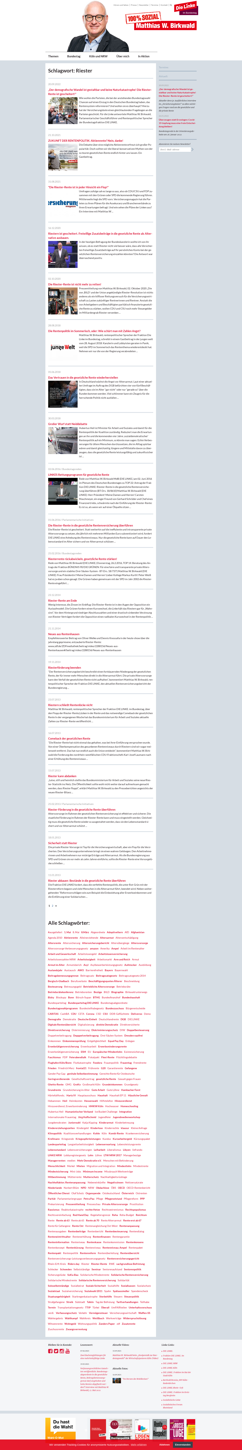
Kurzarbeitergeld (122, 1138)
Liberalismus (114, 1149)
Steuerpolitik (131, 1296)
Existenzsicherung (134, 1051)
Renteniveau (78, 1242)
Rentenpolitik (70, 1253)
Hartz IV (71, 1095)
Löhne (98, 1155)
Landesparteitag (57, 1144)
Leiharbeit (99, 1149)
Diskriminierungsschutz (104, 1030)
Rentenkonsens (135, 1242)
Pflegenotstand (113, 1198)
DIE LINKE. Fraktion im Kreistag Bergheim (176, 1394)
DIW (122, 1030)
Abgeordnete (98, 932)
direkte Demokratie (107, 1024)
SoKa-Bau (72, 1274)
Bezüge (98, 992)
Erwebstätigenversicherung (63, 1046)
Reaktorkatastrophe (72, 1209)
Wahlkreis (85, 1318)
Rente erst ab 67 (132, 1220)
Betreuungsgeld (73, 986)
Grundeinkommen (112, 1084)
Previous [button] (86, 1430)
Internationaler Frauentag (62, 1117)
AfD (127, 932)
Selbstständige (82, 1269)
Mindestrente (140, 1166)
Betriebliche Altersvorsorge (99, 986)
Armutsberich (74, 964)
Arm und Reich (122, 959)
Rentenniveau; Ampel (115, 1247)
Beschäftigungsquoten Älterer (105, 981)
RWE (112, 1263)
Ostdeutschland (111, 1193)
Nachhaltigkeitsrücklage (114, 1176)
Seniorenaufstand (112, 1269)
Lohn (90, 1155)
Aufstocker (130, 964)
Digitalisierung (86, 1024)
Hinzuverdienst (123, 1100)
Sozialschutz (144, 1285)
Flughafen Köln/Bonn (60, 1062)
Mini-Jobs (75, 1171)
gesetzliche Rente (106, 1078)
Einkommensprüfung (74, 1041)
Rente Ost (77, 1225)
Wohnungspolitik (87, 1323)
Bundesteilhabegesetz (92, 1008)
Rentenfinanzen (102, 1236)
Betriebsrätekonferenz (60, 992)
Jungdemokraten (57, 1122)
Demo (147, 1013)
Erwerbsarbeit (88, 1046)
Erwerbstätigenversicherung (63, 1051)
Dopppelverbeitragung (86, 1035)
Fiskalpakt (93, 1057)
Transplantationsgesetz (70, 1307)
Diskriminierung (81, 1030)
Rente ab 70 (92, 1220)
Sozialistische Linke (171, 1400)
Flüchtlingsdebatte (126, 1057)
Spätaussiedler (121, 1291)
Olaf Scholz (77, 1193)
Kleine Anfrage (139, 1128)
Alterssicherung (71, 943)
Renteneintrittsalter (59, 1236)
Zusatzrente (128, 1323)
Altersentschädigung (127, 937)
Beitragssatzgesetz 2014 (132, 975)
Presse (134, 5)
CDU (73, 1013)
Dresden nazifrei (133, 1035)
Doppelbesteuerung (138, 1030)
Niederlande (55, 1187)
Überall (105, 1307)
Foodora (97, 1062)
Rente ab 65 (77, 1220)
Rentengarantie (121, 1236)
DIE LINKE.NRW (170, 1363)
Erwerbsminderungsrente (112, 1046)
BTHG (96, 997)
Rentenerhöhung (82, 1236)
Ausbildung (145, 964)
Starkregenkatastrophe (84, 1296)
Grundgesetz (131, 1084)
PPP (142, 1198)
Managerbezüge (132, 1155)
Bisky (51, 997)
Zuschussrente (56, 1329)
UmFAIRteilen (119, 1307)
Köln (104, 1133)
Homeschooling (129, 1106)
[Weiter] (56, 905)
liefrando (137, 1149)
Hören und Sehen (121, 5)
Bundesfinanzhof (111, 997)
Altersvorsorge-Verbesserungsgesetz (68, 948)
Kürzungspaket (142, 1138)
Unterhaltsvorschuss (140, 1307)
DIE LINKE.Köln (170, 1368)
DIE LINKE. (168, 1351)
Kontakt (164, 5)
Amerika (105, 948)
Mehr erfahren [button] (139, 1444)
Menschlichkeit (56, 1166)
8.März (85, 932)
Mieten (81, 1166)
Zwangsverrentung (76, 1329)
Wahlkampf (71, 1318)
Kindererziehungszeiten (61, 1128)
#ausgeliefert (55, 932)
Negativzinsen (115, 1182)
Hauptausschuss (87, 1095)
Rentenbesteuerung (116, 1231)
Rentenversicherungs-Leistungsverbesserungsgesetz (76, 1258)
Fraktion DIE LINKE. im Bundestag (173, 1357)
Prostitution (136, 1204)
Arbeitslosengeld (87, 953)
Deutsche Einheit (87, 1019)
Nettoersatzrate (134, 1182)
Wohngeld (70, 1323)
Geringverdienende (59, 1078)
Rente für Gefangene (59, 1225)
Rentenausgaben (57, 1231)
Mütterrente (75, 1176)
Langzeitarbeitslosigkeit (81, 1144)
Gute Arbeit (98, 1089)
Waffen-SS (144, 1312)
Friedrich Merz (66, 1068)
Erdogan (130, 1041)
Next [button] (198, 1430)
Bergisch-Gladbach (58, 981)
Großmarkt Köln (91, 1084)
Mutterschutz (91, 1176)
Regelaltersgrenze (100, 1214)
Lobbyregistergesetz (75, 1155)
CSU (105, 1013)
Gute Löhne (113, 1089)
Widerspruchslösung (134, 1318)
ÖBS (113, 1187)
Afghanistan (137, 932)
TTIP (88, 1307)
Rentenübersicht (129, 1253)
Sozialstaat (54, 1291)
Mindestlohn (124, 1166)
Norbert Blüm (71, 1187)
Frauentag (126, 1062)
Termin (52, 1307)
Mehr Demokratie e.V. (89, 1160)
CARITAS (53, 1013)
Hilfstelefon (106, 1100)
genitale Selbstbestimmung (82, 1073)
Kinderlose (96, 1128)
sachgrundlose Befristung (130, 1263)
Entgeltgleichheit (96, 1041)
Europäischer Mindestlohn (107, 1051)
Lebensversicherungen (80, 1149)
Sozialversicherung (72, 1291)
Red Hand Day (81, 1214)
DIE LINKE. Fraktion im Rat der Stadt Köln (177, 1374)
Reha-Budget (127, 1214)
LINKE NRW (55, 1155)
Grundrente (54, 1089)
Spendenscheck (139, 1291)
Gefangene (131, 1068)
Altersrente (54, 943)
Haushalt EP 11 (118, 1095)
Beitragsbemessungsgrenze (63, 975)
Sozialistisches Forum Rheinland (172, 1406)
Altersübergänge (120, 943)
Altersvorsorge (139, 943)
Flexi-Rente (107, 1057)
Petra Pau (89, 1198)
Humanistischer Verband (79, 1111)
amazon (94, 948)
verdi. (51, 1312)
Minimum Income (93, 1171)
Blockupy (61, 997)
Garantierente (115, 1068)
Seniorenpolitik (132, 1269)
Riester (85, 1263)
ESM (83, 1051)
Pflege (99, 1198)
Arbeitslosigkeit (86, 959)
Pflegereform (131, 1198)
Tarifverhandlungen (127, 1302)
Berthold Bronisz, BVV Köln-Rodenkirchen (176, 1381)
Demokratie (69, 1019)
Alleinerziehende (89, 937)
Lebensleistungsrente (129, 1144)
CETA (81, 1013)
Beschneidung (131, 981)
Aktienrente (71, 937)
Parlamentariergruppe (69, 1198)
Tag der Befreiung (105, 1302)
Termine (154, 5)
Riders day (74, 1263)
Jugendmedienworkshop (126, 1117)
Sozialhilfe (113, 1285)
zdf (118, 1323)
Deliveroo (136, 1013)
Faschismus (54, 1057)
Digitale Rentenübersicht (62, 1024)
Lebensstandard (57, 1149)
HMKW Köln (96, 1106)
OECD (121, 1187)
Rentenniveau (93, 1247)
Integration (125, 1111)
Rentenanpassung (129, 1225)
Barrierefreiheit (94, 970)
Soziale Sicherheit (96, 1285)
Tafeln (90, 1302)
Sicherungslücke (57, 1274)
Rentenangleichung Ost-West (101, 1225)
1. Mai (67, 932)
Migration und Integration (101, 1166)
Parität (52, 1198)
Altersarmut (107, 937)
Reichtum (141, 1214)
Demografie (54, 1019)
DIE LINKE (133, 1019)
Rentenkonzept (56, 1247)
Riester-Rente (99, 1263)
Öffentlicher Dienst (59, 1193)
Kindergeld (83, 1128)
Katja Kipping (89, 1122)
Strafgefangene (56, 1302)
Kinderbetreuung (124, 1122)
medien (71, 1160)
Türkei (95, 1307)
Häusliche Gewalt (138, 1095)
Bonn (71, 997)
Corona (90, 1013)
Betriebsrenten (83, 992)
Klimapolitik (55, 1133)
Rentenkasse (94, 1242)
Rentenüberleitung (108, 1253)
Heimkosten (75, 1100)
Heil (64, 1100)
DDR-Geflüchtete (119, 1013)
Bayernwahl (121, 970)
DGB (123, 1019)
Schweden (66, 1269)
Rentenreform (88, 1253)
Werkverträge (113, 1318)
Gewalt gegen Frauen (129, 1078)
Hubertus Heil (55, 1111)
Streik (69, 1302)
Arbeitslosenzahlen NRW (62, 959)
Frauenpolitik (111, 1062)
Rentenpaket (136, 1247)
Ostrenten (141, 1193)
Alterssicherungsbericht (95, 943)
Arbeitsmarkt (104, 959)
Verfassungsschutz (66, 1312)
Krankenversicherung (137, 1133)
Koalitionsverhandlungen (77, 1133)
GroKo (77, 1084)
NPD (83, 1187)
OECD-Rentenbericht (138, 1187)
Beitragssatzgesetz (106, 975)
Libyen (127, 1149)
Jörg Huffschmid (87, 1117)
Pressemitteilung (75, 1204)
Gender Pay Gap (56, 1073)
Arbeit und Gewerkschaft (62, 953)
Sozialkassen (128, 1285)
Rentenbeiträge (77, 1231)
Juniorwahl (74, 1122)
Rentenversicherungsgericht (123, 1258)
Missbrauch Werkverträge (118, 1171)
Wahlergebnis (55, 1318)
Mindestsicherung (58, 1171)
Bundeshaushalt (131, 997)
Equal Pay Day (116, 1041)
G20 (103, 1068)
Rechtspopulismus (135, 1209)
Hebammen (54, 1100)
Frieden (52, 1068)
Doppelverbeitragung (59, 1035)
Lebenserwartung (105, 1144)
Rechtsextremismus (113, 1209)
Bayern (109, 970)
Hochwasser (112, 1106)
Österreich (128, 1193)
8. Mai (76, 932)
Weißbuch (98, 1318)
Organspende (93, 1193)
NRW (91, 1187)
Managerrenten (56, 1160)
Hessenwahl (91, 1100)
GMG (68, 1084)
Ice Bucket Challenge (106, 1111)
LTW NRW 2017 (113, 1155)
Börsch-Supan (83, 997)
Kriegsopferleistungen (88, 1138)
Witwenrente (55, 1323)
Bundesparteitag (57, 1002)
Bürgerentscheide (135, 1008)
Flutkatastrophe (82, 1062)
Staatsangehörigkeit (59, 1296)
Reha (115, 1214)
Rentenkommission (113, 1242)
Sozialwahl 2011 (93, 1291)
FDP (65, 1057)
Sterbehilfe (105, 1296)
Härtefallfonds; (56, 1095)
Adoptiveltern (115, 932)
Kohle (96, 1133)
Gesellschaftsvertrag (83, 1078)
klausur (125, 1128)
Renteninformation (58, 1242)
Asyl (86, 964)
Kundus (107, 1138)
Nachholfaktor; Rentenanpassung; (67, 1182)
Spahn (107, 1291)
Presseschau (93, 1204)
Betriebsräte (123, 986)
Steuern (118, 1296)
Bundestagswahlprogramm (63, 1008)
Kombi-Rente (116, 1133)
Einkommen (54, 1041)
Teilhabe (144, 1302)
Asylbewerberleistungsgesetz (106, 964)
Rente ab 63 (62, 1220)
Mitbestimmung (57, 1176)
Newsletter (144, 5)
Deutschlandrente (109, 1019)
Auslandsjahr (55, 970)
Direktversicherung (59, 1030)
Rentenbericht (95, 1231)
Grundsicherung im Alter (76, 1089)
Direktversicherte (129, 1024)
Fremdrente (139, 1062)
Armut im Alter (56, 964)
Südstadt (80, 1302)
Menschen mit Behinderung (118, 1160)
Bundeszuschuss (115, 1008)
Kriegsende (67, 1138)
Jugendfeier (104, 1117)
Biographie (117, 992)
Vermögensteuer (98, 1312)
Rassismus (54, 1209)
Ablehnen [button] (164, 1444)
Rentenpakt (54, 1253)
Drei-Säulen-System (111, 1035)
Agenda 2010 (55, 937)
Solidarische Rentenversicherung (129, 1274)
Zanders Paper (107, 1323)
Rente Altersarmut (111, 1220)
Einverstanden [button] (183, 1444)
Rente (51, 1220)
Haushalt (103, 1095)
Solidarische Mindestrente (94, 1274)
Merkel (71, 1166)
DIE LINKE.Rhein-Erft (173, 1387)
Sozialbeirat (77, 1285)
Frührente (93, 1068)
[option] (102, 1430)
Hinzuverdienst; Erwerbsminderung (67, 1106)
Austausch (70, 970)
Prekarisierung (56, 1204)
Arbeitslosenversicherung (112, 953)
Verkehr (83, 1312)
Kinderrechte (112, 1128)
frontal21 (81, 1068)
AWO (81, 970)
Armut (135, 959)
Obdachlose (102, 1187)
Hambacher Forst (130, 1089)
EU (89, 1051)
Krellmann (54, 1138)
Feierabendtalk (77, 1057)
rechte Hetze (92, 1209)
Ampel (115, 948)
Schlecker (53, 1269)
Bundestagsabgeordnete (114, 1002)
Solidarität (123, 1280)
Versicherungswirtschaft (123, 1312)
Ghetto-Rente (56, 1084)
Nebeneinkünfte (96, 1182)
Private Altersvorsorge (115, 1204)
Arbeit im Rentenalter (132, 948)
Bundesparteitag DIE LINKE (83, 1002)
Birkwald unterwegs (136, 992)
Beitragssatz (87, 975)
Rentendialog (136, 1231)
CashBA (64, 1013)
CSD (98, 1013)
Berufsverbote (79, 981)
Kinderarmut (106, 1122)
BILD (107, 992)
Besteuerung (55, 986)
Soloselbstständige (58, 1285)
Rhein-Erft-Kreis (57, 1263)
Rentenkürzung (75, 1247)
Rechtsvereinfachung (59, 1214)
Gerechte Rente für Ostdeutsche (117, 1073)
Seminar (96, 1269)
